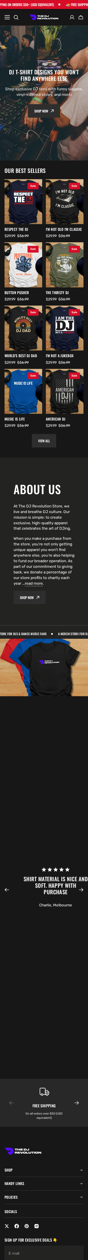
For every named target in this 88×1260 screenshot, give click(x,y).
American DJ (55, 419)
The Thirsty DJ (57, 293)
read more (34, 583)
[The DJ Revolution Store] (44, 17)
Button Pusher (17, 293)
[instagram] (37, 1226)
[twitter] (7, 1226)
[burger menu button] (7, 17)
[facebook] (17, 1226)
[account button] (72, 17)
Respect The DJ (16, 229)
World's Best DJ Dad (21, 356)
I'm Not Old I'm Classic (64, 229)
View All (44, 440)
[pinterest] (27, 1226)
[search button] (16, 17)
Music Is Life (15, 419)
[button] (9, 890)
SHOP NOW (27, 597)
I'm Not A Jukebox (60, 356)
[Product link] (23, 201)
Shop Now (41, 110)
